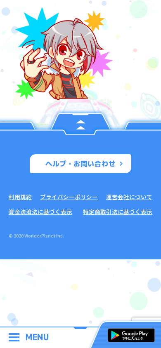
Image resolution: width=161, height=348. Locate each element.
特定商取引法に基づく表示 (117, 211)
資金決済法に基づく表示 (40, 211)
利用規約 (20, 197)
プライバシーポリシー (69, 197)
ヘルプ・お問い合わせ (80, 163)
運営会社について (129, 197)
